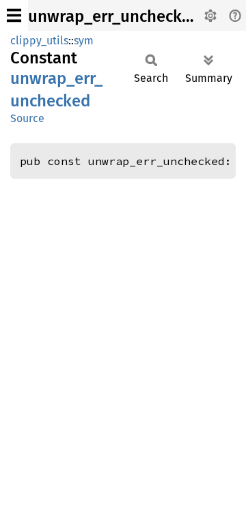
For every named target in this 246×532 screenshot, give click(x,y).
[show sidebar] (14, 15)
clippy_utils (39, 40)
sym (84, 40)
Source (27, 118)
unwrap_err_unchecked (114, 16)
